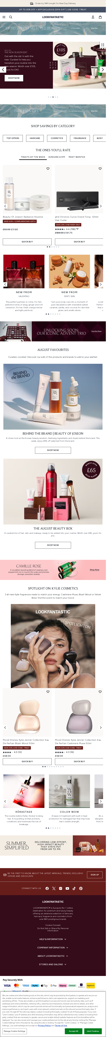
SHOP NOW (14, 78)
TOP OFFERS (12, 138)
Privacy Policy (44, 1026)
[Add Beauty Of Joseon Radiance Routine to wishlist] (48, 168)
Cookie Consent (53, 925)
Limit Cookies (93, 1031)
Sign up (95, 875)
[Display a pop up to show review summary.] (77, 229)
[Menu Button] (3, 17)
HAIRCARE (35, 138)
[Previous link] (5, 284)
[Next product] (101, 727)
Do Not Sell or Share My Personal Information (52, 929)
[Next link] (101, 284)
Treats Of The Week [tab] (33, 157)
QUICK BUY (27, 242)
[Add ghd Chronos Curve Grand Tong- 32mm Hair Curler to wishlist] (100, 168)
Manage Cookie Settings (14, 1031)
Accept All (73, 1031)
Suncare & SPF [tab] (57, 157)
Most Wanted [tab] (77, 157)
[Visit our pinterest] (80, 888)
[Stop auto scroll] (103, 45)
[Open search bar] (10, 17)
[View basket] (100, 17)
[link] (93, 17)
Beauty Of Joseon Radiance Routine (23, 216)
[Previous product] (5, 727)
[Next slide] (103, 70)
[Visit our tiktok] (74, 888)
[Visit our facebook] (47, 888)
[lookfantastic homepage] (53, 17)
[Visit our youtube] (67, 888)
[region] (53, 1014)
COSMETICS (57, 138)
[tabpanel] (53, 206)
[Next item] (101, 206)
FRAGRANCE (80, 138)
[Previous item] (5, 206)
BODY (100, 138)
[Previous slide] (3, 70)
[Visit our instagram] (60, 888)
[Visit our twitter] (53, 888)
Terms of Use (61, 1026)
